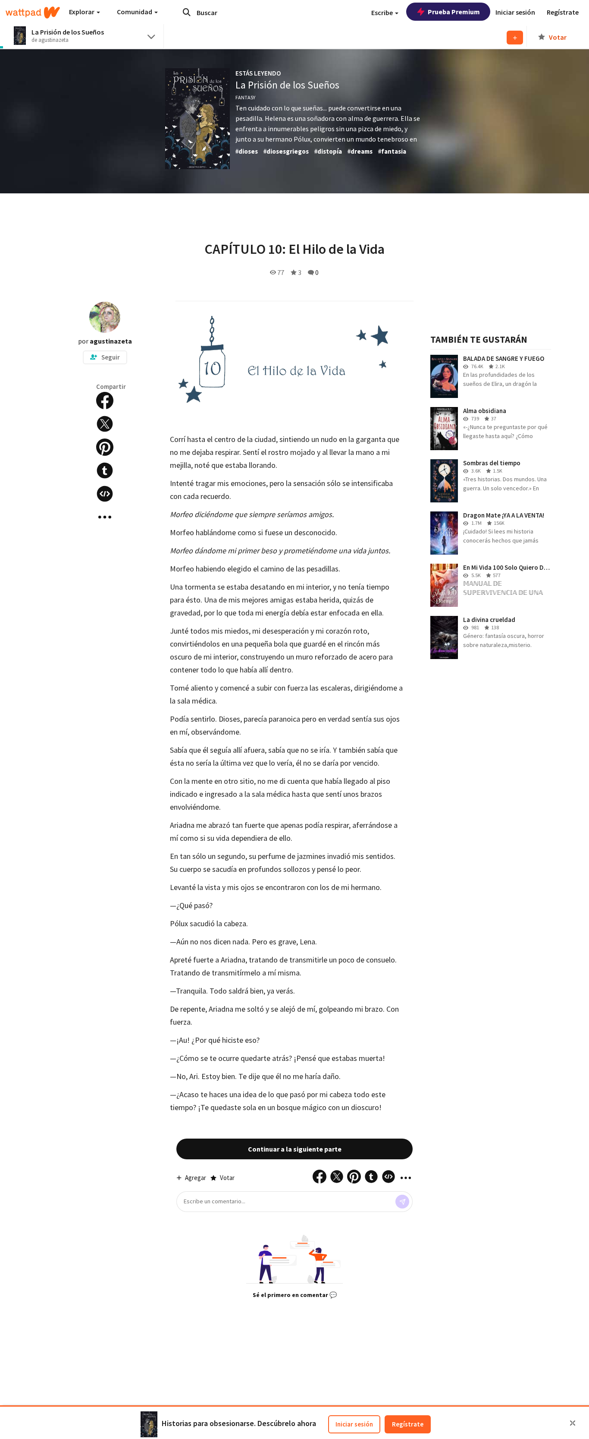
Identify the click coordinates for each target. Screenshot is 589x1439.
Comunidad (135, 11)
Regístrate (407, 1424)
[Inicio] (33, 12)
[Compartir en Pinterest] (104, 447)
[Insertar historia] (104, 493)
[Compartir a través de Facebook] (104, 400)
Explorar (82, 11)
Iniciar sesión (354, 1424)
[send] (402, 1202)
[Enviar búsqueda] (187, 12)
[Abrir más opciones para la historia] (104, 517)
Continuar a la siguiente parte (294, 1149)
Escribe (382, 12)
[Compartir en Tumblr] (104, 470)
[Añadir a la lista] (515, 37)
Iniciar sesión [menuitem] (515, 12)
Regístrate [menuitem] (563, 12)
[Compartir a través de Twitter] (104, 423)
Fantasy (245, 97)
